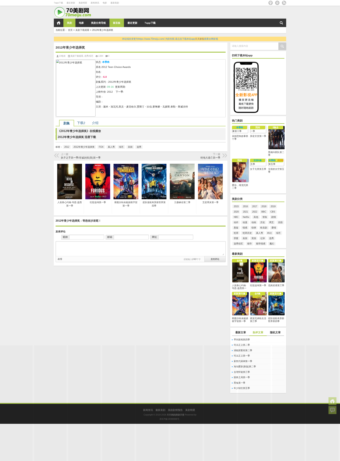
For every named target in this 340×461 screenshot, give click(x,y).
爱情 (273, 227)
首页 (58, 23)
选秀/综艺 (88, 56)
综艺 (278, 233)
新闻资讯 (95, 3)
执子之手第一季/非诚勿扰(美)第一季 (81, 157)
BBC (263, 211)
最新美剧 (114, 3)
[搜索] (281, 23)
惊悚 (253, 227)
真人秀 (259, 233)
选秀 (271, 238)
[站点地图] (270, 3)
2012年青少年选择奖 (84, 147)
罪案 (236, 238)
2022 (254, 211)
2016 (245, 206)
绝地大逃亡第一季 (210, 157)
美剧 (69, 22)
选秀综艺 (238, 243)
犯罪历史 (247, 233)
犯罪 (236, 233)
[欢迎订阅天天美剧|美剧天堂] (284, 3)
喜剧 (280, 222)
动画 (253, 222)
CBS (272, 211)
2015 (236, 206)
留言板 (116, 22)
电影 (105, 3)
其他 (256, 217)
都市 (249, 243)
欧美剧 (263, 227)
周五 (271, 222)
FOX (101, 147)
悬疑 (236, 227)
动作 (236, 222)
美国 (245, 238)
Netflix (246, 217)
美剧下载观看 (82, 30)
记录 (262, 238)
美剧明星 (83, 3)
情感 (245, 227)
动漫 (245, 222)
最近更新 (71, 3)
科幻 (269, 233)
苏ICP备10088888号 (169, 419)
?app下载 (58, 3)
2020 (236, 211)
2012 (66, 147)
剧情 (273, 217)
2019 (273, 206)
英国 (253, 238)
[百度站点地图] (277, 3)
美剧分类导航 (98, 22)
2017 (254, 206)
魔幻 (272, 243)
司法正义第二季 (242, 345)
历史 (262, 222)
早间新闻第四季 (242, 339)
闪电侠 (62, 56)
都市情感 (260, 243)
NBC (236, 217)
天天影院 (199, 39)
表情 (60, 259)
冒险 (264, 217)
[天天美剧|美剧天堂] (74, 8)
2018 (263, 206)
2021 (245, 211)
